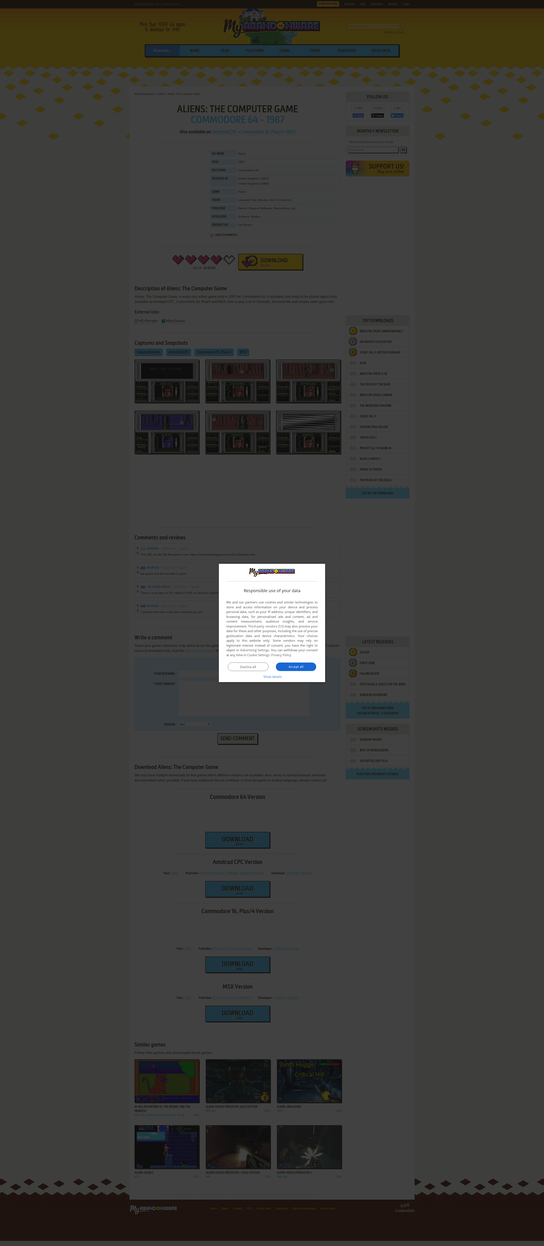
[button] (272, 676)
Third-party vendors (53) (266, 626)
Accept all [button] (296, 666)
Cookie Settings (258, 655)
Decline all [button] (248, 667)
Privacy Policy (281, 655)
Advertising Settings (254, 650)
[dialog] (272, 623)
